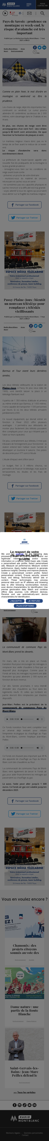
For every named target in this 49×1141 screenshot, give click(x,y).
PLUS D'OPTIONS (25, 605)
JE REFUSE (34, 600)
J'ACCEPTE (16, 600)
